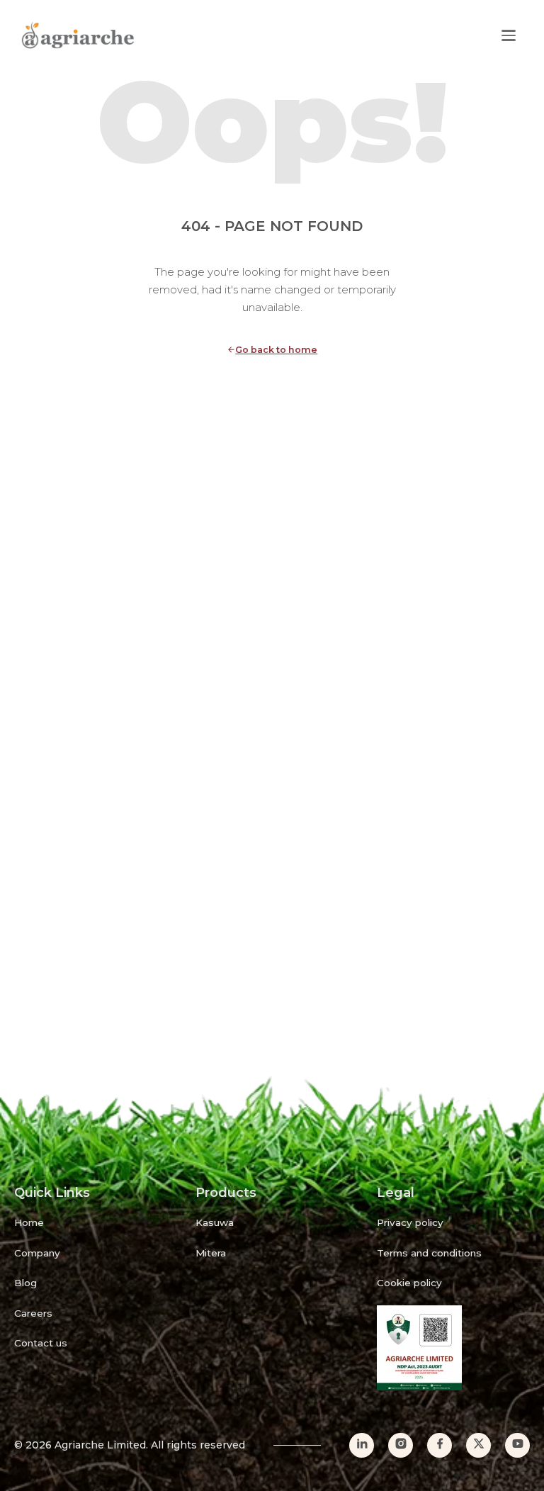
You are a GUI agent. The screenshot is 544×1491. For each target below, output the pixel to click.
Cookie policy (409, 1282)
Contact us (40, 1343)
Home (29, 1222)
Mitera (211, 1253)
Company (37, 1253)
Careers (33, 1313)
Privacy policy (410, 1222)
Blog (25, 1282)
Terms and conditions (429, 1253)
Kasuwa (215, 1222)
